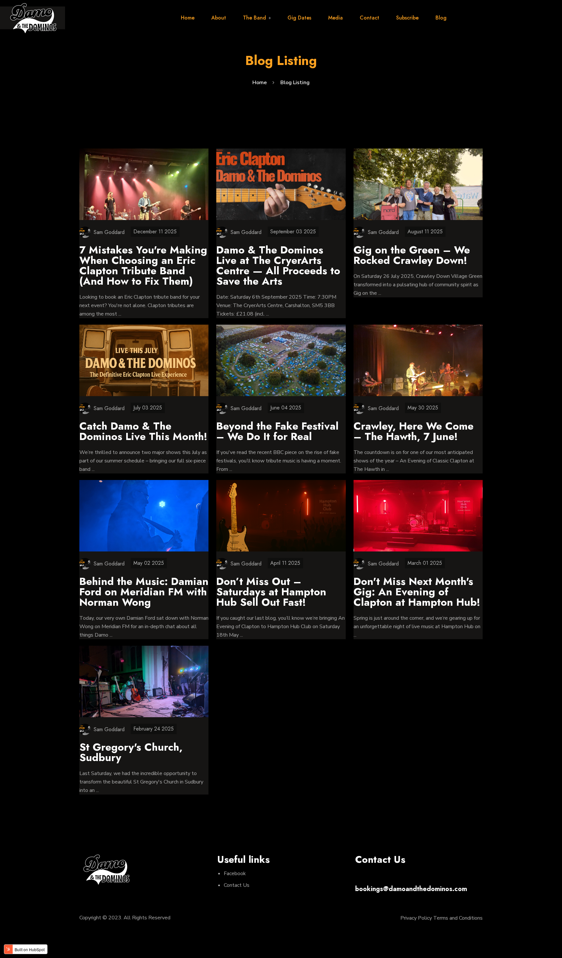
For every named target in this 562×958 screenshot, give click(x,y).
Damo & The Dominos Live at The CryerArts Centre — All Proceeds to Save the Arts (278, 265)
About (218, 17)
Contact (369, 17)
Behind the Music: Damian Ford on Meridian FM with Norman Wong (143, 591)
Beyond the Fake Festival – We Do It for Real (277, 431)
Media (335, 17)
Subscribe (407, 17)
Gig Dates (299, 17)
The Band (254, 17)
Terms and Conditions (458, 918)
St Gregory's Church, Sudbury (130, 752)
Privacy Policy (416, 918)
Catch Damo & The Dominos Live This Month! (143, 431)
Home (187, 17)
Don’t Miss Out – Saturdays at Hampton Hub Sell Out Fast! (271, 591)
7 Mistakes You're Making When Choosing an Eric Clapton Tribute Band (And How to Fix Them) (143, 265)
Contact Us (236, 885)
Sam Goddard (109, 232)
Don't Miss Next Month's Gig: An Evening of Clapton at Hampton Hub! (417, 591)
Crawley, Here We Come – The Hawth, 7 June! (414, 431)
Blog (441, 17)
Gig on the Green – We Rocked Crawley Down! (412, 255)
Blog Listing (295, 82)
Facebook (235, 873)
